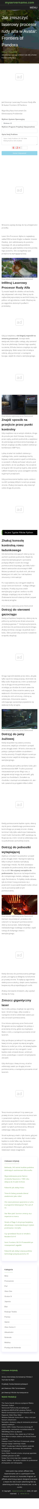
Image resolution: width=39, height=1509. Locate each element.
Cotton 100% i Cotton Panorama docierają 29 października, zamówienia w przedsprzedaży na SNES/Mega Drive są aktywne (18, 1429)
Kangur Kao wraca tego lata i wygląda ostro (16, 1458)
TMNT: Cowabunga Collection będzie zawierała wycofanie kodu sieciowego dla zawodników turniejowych (18, 1448)
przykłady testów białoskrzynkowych (15, 1384)
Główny (4, 52)
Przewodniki (13, 52)
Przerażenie (9, 1281)
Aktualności (8, 1332)
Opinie (7, 1322)
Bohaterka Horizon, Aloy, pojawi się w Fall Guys (18, 1434)
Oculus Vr (8, 1296)
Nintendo (7, 1337)
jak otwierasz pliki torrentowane (13, 1388)
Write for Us (24, 1494)
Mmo (6, 1276)
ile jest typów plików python (19, 532)
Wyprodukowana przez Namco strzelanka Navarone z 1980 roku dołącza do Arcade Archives (16, 1179)
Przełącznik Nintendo (12, 1348)
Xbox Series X (9, 1327)
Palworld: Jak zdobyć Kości (14, 1187)
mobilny (7, 1342)
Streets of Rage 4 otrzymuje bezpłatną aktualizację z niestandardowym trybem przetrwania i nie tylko (19, 1225)
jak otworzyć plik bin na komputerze (15, 1393)
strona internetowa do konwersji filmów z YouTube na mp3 (17, 1378)
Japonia (7, 1301)
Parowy (7, 1317)
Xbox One (8, 1291)
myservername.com (19, 1491)
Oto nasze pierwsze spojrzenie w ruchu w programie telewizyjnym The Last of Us (19, 1205)
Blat (5, 1307)
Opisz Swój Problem (10, 134)
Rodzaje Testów (10, 1312)
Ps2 (5, 1286)
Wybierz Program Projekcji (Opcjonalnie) (18, 127)
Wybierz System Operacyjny (13, 119)
